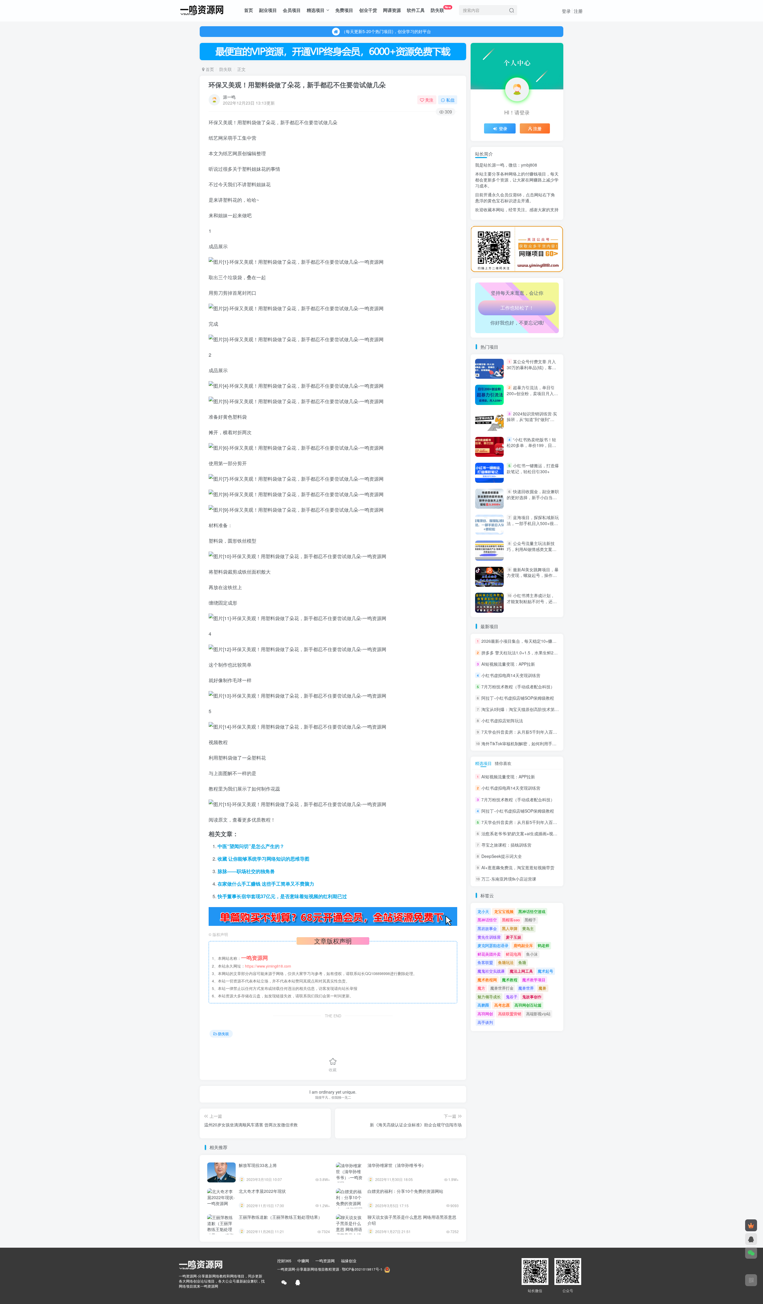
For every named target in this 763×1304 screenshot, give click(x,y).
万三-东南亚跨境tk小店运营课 (508, 879)
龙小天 (483, 911)
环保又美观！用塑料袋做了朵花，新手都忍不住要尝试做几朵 (297, 84)
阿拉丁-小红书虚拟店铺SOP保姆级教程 (517, 698)
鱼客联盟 (485, 962)
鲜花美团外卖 (489, 954)
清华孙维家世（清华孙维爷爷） (396, 1165)
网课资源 (392, 10)
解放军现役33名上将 (258, 1165)
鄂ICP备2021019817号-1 (362, 1269)
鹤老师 (543, 945)
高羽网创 (485, 1013)
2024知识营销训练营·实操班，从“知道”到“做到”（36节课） (532, 419)
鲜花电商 (513, 954)
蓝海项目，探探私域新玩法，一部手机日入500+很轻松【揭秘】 (533, 523)
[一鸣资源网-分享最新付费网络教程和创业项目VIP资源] (201, 9)
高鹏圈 (483, 1005)
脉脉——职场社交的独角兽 (246, 871)
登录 (566, 11)
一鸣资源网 (325, 1260)
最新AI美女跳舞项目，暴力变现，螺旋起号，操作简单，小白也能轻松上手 (533, 575)
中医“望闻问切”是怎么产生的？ (251, 846)
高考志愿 (502, 1005)
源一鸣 (229, 97)
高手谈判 (485, 1022)
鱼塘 (522, 962)
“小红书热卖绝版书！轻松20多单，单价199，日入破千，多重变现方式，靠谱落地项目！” (532, 448)
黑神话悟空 (487, 920)
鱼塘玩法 (506, 962)
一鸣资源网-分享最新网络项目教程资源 (308, 1269)
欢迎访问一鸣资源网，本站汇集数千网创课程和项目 (386, 31)
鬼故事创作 (532, 996)
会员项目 (292, 10)
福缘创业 (348, 1260)
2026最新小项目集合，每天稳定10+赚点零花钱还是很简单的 (537, 641)
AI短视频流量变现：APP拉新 (508, 664)
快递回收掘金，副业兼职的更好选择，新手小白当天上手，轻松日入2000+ (533, 497)
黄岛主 (528, 928)
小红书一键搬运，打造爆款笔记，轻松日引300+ (533, 468)
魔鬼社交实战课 (491, 971)
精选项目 (316, 10)
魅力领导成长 (489, 996)
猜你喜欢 (503, 763)
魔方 (481, 988)
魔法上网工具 (521, 971)
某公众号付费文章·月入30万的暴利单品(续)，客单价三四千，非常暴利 (531, 367)
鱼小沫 (532, 954)
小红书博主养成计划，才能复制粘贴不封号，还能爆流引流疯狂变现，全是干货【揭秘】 (532, 604)
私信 (450, 100)
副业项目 (268, 10)
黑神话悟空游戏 (531, 911)
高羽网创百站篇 (528, 1005)
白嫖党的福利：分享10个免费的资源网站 (405, 1191)
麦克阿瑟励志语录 (492, 945)
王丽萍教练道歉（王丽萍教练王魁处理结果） (280, 1217)
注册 (578, 11)
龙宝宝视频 (504, 911)
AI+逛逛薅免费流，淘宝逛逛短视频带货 (517, 867)
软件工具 (416, 10)
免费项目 (344, 10)
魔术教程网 (487, 979)
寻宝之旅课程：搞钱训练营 (506, 845)
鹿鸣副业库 (523, 945)
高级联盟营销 (509, 1013)
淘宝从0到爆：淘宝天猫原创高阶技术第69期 (522, 709)
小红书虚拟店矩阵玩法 (502, 721)
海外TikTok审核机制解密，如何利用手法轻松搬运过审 (531, 743)
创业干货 (368, 10)
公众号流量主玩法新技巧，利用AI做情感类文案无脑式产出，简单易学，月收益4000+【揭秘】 (532, 552)
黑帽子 (530, 920)
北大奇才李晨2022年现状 (262, 1191)
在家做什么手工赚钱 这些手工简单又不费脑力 (266, 883)
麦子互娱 (513, 937)
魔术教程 (509, 979)
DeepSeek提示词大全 (501, 856)
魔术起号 (545, 971)
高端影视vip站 (538, 1013)
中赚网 (303, 1260)
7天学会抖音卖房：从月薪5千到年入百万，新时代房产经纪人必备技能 (546, 732)
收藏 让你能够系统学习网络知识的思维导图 (263, 858)
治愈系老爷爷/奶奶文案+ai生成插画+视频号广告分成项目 (534, 224)
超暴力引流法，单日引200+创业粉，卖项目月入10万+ (533, 393)
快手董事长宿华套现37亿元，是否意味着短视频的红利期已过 (282, 896)
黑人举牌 (509, 928)
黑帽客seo (511, 920)
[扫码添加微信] (751, 1253)
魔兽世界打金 (502, 988)
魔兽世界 (526, 988)
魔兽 (542, 988)
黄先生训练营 (489, 937)
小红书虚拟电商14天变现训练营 (510, 675)
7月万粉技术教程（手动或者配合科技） (518, 687)
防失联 (441, 9)
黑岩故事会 (487, 928)
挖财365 (284, 1260)
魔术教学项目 (533, 979)
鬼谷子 (511, 996)
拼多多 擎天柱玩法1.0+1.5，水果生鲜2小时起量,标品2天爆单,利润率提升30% (553, 653)
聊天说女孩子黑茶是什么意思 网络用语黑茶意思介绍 (411, 1220)
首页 (248, 10)
